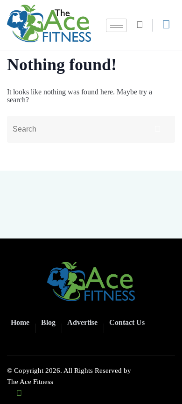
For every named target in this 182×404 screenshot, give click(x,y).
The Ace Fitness (30, 381)
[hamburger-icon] (116, 25)
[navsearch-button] (143, 25)
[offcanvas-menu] (166, 24)
